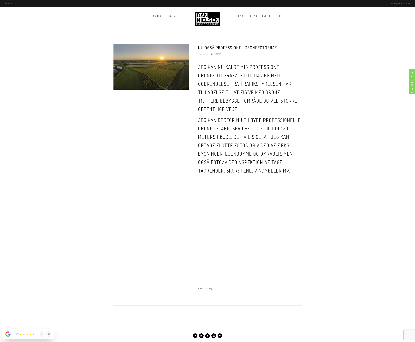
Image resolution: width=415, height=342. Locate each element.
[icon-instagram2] (208, 335)
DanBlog (208, 288)
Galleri (157, 16)
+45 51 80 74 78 (11, 3)
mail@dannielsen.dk (401, 3)
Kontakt (173, 16)
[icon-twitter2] (220, 335)
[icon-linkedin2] (202, 335)
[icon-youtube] (214, 335)
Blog (240, 16)
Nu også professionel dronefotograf (237, 47)
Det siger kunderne (260, 16)
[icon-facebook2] (196, 335)
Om (280, 16)
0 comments (203, 54)
